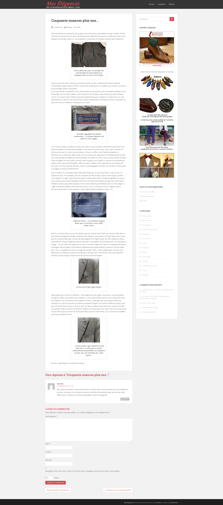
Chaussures (146, 225)
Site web (48, 460)
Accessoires (146, 216)
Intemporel (146, 238)
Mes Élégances (129, 503)
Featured (145, 234)
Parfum (145, 261)
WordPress (174, 503)
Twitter (171, 4)
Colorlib (158, 503)
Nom (48, 444)
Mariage (145, 247)
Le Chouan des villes (147, 192)
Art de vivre (146, 220)
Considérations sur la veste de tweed (117, 490)
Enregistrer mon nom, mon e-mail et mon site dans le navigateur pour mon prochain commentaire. (82, 471)
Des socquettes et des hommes (58, 490)
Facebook (161, 4)
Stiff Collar (143, 201)
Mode (78, 27)
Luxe (144, 243)
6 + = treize (52, 478)
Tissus (144, 270)
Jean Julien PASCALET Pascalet (153, 296)
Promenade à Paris (149, 266)
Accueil (151, 4)
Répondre (125, 399)
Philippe (69, 27)
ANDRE (145, 290)
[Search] (172, 19)
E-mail (48, 452)
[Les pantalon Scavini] (156, 138)
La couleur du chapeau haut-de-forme (156, 291)
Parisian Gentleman (146, 196)
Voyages (145, 275)
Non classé (146, 257)
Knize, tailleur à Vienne (147, 298)
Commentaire (51, 416)
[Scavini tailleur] (156, 165)
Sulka (153, 303)
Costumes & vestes (149, 229)
